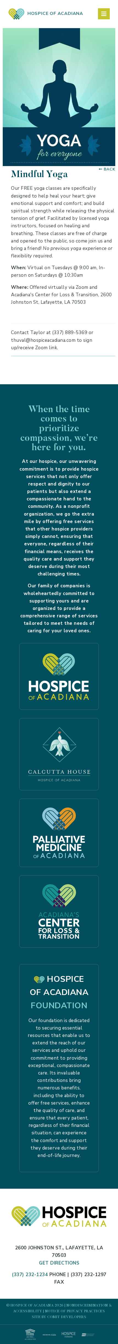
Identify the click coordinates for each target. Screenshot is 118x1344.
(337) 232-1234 (30, 1274)
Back (109, 169)
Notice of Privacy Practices (75, 1311)
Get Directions (59, 1263)
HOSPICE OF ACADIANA (54, 13)
